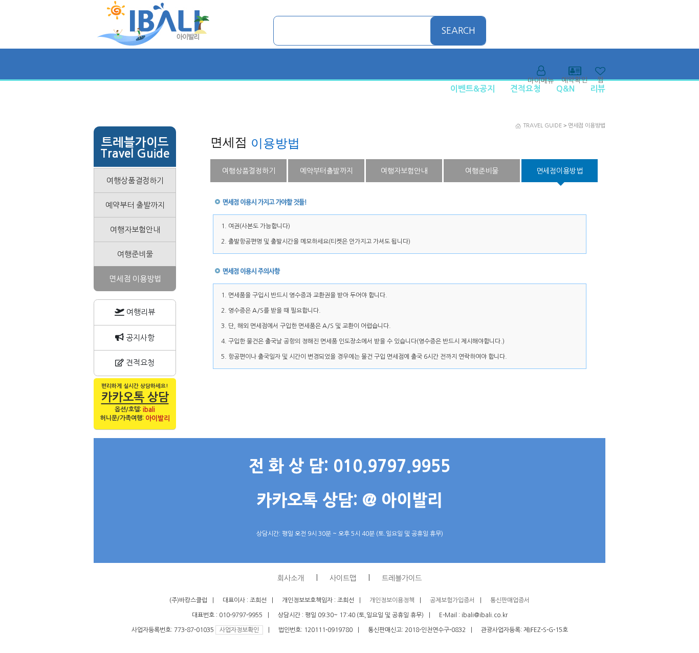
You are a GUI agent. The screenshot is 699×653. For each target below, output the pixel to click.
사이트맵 (343, 578)
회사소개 (290, 578)
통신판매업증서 (510, 600)
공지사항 (139, 337)
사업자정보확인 (239, 630)
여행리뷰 (139, 312)
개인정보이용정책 (391, 600)
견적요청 (525, 89)
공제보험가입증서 (452, 600)
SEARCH (458, 30)
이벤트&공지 (472, 89)
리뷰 (597, 89)
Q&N (565, 89)
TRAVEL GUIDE (542, 125)
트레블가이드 (402, 578)
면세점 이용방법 (586, 125)
